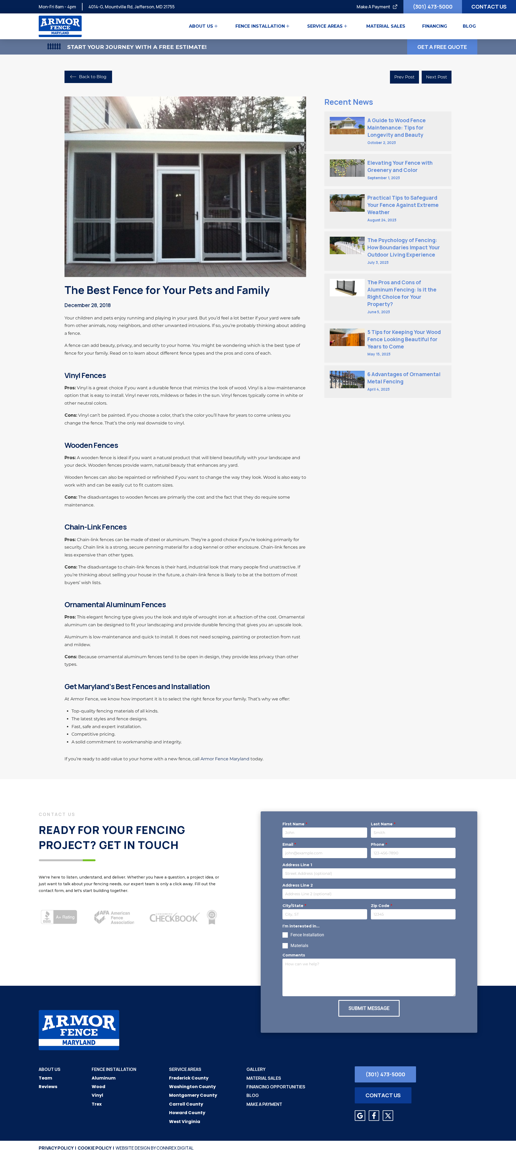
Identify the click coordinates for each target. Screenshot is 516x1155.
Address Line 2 (297, 885)
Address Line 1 (297, 864)
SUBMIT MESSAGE (369, 1008)
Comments (293, 955)
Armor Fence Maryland (224, 758)
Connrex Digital (175, 1148)
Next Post (436, 77)
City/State (294, 905)
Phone (379, 844)
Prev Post (404, 77)
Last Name (383, 824)
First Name (294, 824)
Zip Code (381, 905)
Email (289, 844)
